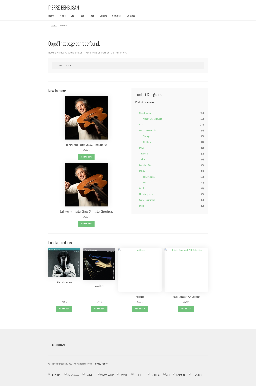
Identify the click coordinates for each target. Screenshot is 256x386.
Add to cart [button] (86, 157)
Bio (72, 15)
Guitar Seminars (147, 199)
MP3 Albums (149, 176)
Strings (146, 136)
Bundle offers (145, 165)
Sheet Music (145, 112)
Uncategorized (146, 194)
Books (142, 188)
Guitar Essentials (147, 130)
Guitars (103, 15)
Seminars (116, 15)
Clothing (147, 142)
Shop (91, 15)
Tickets (143, 159)
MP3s (142, 170)
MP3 (145, 182)
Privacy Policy (100, 363)
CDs (141, 124)
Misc (141, 205)
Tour (81, 15)
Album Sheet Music (152, 118)
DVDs (141, 147)
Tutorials (143, 153)
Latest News (58, 344)
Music (62, 15)
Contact (131, 15)
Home (51, 15)
